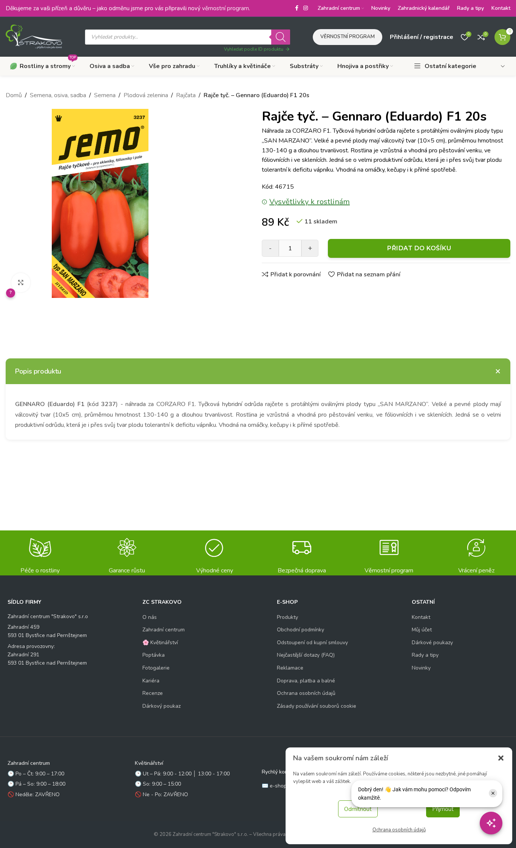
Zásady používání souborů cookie (316, 706)
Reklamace (290, 667)
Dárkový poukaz (161, 706)
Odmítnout (358, 809)
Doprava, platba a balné (306, 680)
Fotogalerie (156, 667)
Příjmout (443, 809)
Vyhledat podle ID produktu (253, 49)
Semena (105, 95)
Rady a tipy (425, 655)
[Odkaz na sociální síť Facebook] (296, 8)
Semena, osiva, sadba (58, 95)
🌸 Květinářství (160, 642)
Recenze (152, 693)
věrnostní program (225, 8)
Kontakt (421, 617)
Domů (14, 95)
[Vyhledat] (280, 37)
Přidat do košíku (419, 248)
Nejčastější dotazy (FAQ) (306, 655)
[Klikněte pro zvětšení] (20, 282)
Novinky (421, 667)
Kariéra (150, 680)
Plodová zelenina (146, 95)
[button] (501, 758)
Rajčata (186, 95)
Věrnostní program (347, 36)
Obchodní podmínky (300, 629)
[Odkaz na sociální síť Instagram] (305, 8)
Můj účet (422, 629)
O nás (149, 617)
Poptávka (153, 655)
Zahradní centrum (163, 629)
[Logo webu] (34, 36)
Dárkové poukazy (432, 642)
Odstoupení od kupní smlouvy (312, 642)
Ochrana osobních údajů (399, 829)
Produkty (287, 617)
